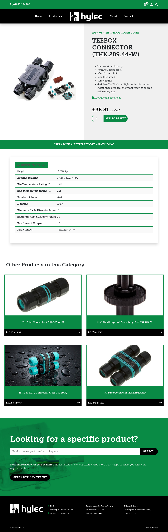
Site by (152, 528)
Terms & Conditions (59, 513)
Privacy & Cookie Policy (61, 510)
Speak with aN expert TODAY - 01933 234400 (84, 144)
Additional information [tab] (31, 164)
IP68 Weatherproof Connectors (115, 32)
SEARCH (149, 451)
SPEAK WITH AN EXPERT (30, 477)
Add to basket (115, 118)
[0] (145, 4)
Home (38, 16)
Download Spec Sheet (108, 97)
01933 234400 (21, 4)
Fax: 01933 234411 (94, 513)
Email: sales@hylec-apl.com (99, 506)
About (113, 16)
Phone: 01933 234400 (96, 510)
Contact (128, 16)
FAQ (52, 506)
